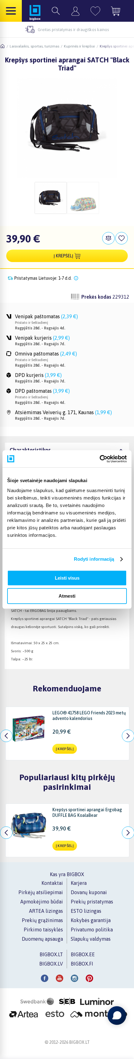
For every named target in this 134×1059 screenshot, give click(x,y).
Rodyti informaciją (94, 559)
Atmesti (67, 596)
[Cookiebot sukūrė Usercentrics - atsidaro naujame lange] (99, 459)
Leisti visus (67, 578)
